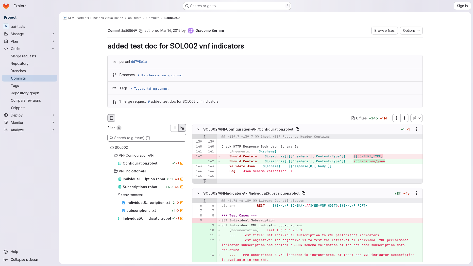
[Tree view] (182, 128)
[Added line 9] (210, 225)
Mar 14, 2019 (170, 30)
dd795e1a (139, 61)
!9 (148, 101)
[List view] (174, 128)
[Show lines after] (204, 181)
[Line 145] (198, 176)
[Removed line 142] (198, 156)
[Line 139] (198, 141)
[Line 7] (198, 210)
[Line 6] (198, 205)
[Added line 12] (210, 240)
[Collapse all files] (404, 118)
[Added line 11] (210, 235)
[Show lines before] (204, 136)
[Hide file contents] (198, 129)
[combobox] (416, 118)
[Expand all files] (396, 118)
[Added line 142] (210, 161)
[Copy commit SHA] (141, 31)
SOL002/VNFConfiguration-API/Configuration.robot (248, 129)
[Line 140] (198, 146)
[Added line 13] (210, 254)
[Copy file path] (297, 129)
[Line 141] (198, 151)
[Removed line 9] (198, 220)
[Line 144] (198, 171)
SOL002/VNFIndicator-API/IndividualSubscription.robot (251, 193)
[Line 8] (198, 215)
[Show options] (417, 129)
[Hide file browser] (111, 118)
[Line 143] (198, 166)
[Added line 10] (210, 230)
